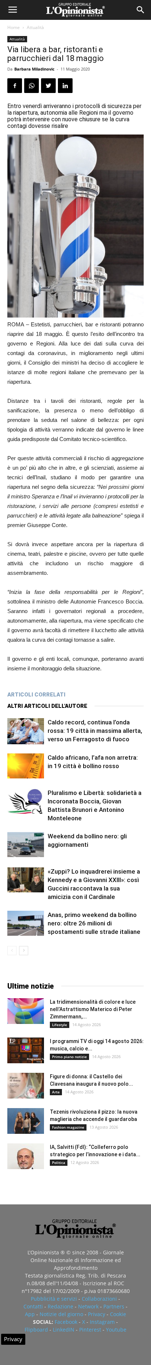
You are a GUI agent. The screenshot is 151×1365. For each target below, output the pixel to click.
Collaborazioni (99, 1298)
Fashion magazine (68, 1127)
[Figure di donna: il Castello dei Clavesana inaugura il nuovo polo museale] (25, 1086)
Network (88, 1306)
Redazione (60, 1306)
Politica (58, 1162)
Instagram (102, 1321)
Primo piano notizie (69, 1056)
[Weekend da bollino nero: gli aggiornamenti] (25, 844)
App (30, 1314)
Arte (56, 1091)
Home (13, 27)
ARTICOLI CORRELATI (36, 694)
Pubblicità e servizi (54, 1298)
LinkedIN (63, 1329)
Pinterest (90, 1329)
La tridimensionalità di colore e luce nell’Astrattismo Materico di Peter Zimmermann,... (93, 1009)
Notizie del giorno (61, 1314)
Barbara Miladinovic (34, 69)
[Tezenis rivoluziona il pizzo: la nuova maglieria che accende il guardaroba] (25, 1121)
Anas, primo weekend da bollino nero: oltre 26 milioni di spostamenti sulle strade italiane (94, 923)
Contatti (33, 1306)
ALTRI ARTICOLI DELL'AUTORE (47, 706)
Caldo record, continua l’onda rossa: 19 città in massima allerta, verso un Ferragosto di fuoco (95, 731)
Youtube (116, 1329)
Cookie (118, 1314)
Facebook (66, 1321)
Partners (113, 1306)
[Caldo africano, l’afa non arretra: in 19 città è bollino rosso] (25, 766)
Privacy (96, 1314)
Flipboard (36, 1329)
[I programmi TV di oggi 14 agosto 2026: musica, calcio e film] (25, 1050)
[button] (140, 10)
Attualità (35, 27)
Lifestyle (59, 1024)
